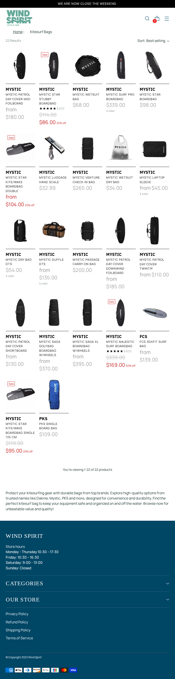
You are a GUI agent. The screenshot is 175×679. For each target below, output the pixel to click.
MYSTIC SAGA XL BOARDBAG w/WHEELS (85, 346)
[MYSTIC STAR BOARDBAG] (154, 65)
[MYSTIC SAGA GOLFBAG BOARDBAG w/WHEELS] (54, 312)
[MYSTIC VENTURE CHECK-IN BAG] (87, 148)
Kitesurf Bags (41, 31)
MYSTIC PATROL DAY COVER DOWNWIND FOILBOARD (118, 266)
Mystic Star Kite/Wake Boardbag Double (16, 184)
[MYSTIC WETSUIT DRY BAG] (121, 148)
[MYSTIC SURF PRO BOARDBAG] (121, 65)
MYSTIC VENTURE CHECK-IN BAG (86, 179)
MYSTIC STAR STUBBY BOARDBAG (49, 98)
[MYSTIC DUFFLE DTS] (54, 230)
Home (18, 31)
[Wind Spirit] (19, 18)
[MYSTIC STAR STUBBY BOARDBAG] (54, 65)
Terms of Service (19, 637)
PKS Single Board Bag (48, 426)
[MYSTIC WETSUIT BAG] (87, 65)
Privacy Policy (17, 613)
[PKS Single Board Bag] (54, 394)
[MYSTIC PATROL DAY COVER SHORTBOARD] (20, 312)
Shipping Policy (18, 629)
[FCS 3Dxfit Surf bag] (154, 312)
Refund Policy (17, 621)
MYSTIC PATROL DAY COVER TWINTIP (152, 264)
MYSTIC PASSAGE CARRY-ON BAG (86, 262)
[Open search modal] (147, 18)
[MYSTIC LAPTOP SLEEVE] (154, 148)
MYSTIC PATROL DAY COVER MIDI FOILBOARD (18, 98)
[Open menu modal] (167, 18)
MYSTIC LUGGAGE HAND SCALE (53, 179)
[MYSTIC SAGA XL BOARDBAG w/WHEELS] (87, 312)
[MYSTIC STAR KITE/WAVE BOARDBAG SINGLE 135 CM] (20, 394)
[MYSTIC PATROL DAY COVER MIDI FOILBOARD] (20, 65)
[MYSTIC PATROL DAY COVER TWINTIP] (154, 230)
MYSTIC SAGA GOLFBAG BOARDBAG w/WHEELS (49, 348)
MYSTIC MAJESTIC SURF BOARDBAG (120, 344)
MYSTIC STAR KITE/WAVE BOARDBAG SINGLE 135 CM (20, 430)
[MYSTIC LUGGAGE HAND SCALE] (54, 148)
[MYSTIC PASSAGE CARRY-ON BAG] (87, 230)
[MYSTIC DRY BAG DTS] (20, 230)
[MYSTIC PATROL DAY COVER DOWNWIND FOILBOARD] (121, 230)
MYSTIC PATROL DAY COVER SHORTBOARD (18, 346)
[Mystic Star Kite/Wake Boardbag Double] (20, 148)
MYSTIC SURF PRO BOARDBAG (120, 96)
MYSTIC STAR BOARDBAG (150, 96)
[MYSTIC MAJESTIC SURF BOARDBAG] (121, 312)
